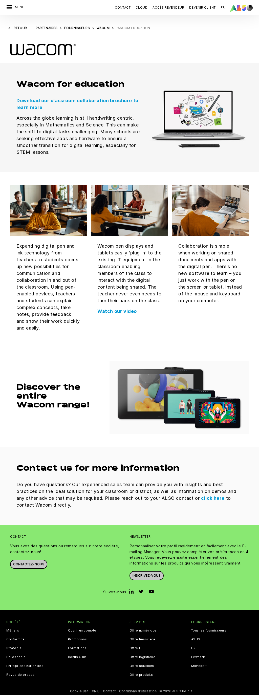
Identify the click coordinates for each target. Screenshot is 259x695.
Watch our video (117, 311)
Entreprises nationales (24, 666)
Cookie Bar (79, 691)
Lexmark (198, 657)
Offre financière (143, 639)
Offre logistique (143, 657)
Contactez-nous (28, 564)
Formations (77, 648)
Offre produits (141, 675)
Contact (123, 7)
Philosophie (16, 657)
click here (213, 498)
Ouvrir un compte (82, 630)
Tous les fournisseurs (209, 630)
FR (223, 7)
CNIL (95, 691)
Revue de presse (20, 675)
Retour (21, 28)
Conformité (15, 639)
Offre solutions (142, 666)
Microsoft (199, 666)
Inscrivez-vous (147, 575)
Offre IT (136, 648)
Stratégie (13, 648)
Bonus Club (77, 657)
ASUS (195, 639)
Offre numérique (143, 630)
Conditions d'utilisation (138, 691)
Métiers (12, 630)
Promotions (77, 639)
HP (193, 648)
